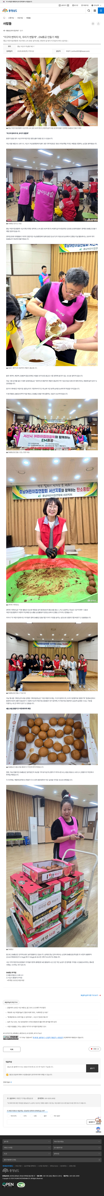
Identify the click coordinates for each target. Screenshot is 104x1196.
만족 (25, 1116)
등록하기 (92, 1122)
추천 (95, 1049)
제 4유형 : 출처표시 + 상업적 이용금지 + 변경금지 (48, 1038)
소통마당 (11, 18)
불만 (45, 1116)
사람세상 (20, 18)
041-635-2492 (50, 1098)
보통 (35, 1116)
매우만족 (14, 1116)
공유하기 (98, 23)
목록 (11, 1049)
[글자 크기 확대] (60, 5)
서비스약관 (18, 1166)
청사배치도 (63, 1166)
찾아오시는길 (54, 1166)
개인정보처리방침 (7, 1166)
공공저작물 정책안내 (30, 1166)
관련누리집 (72, 1166)
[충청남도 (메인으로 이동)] (10, 1170)
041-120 (45, 1176)
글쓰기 (92, 1068)
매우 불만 (57, 1116)
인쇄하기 (93, 23)
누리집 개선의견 (43, 1166)
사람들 (28, 18)
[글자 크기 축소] (68, 5)
